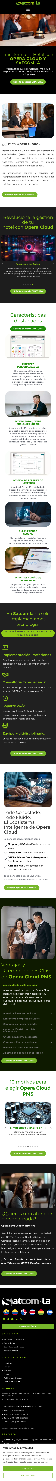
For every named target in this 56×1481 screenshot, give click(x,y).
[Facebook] (4, 1319)
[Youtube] (12, 1319)
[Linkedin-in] (16, 1319)
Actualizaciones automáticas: (20, 1013)
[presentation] (2, 264)
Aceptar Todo (28, 1468)
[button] (28, 9)
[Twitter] (8, 1319)
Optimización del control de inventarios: (19, 1030)
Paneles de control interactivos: (21, 1047)
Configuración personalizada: (20, 1024)
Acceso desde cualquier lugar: (20, 985)
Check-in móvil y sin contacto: (21, 1037)
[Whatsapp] (21, 1319)
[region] (28, 1462)
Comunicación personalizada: (20, 1042)
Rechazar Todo (28, 1475)
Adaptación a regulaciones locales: (23, 1053)
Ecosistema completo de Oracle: (22, 1018)
